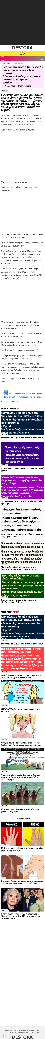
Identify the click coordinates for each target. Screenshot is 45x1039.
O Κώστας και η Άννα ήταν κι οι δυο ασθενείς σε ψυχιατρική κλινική (22, 535)
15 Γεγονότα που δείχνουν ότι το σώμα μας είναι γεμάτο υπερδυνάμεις (22, 849)
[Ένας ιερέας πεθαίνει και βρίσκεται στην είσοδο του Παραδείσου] (22, 586)
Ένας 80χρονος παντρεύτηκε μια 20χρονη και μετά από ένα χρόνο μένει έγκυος (21, 676)
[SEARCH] (42, 58)
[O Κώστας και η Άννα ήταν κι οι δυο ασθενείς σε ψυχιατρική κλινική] (22, 520)
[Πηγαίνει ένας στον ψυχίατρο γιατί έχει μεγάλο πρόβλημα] (22, 487)
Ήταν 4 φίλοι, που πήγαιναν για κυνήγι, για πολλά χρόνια (22, 469)
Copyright (8, 1030)
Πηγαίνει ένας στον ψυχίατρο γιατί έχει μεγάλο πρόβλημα (22, 502)
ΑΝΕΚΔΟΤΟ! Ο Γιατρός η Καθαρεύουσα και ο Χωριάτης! (20, 710)
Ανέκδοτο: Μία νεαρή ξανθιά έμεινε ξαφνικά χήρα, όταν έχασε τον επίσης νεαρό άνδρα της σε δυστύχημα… (21, 777)
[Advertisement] (22, 22)
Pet (3, 878)
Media (4, 910)
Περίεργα (5, 845)
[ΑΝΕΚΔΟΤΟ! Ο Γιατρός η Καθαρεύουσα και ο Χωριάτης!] (22, 692)
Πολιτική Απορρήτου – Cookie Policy (18, 1032)
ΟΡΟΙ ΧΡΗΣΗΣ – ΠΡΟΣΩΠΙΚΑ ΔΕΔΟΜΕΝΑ (27, 1030)
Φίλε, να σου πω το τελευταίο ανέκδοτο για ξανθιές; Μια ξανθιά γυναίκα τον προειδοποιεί (21, 743)
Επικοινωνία (36, 1032)
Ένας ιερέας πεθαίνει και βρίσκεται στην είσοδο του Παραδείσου (19, 601)
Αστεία (15, 402)
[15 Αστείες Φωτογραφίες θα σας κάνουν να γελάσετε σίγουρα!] (22, 793)
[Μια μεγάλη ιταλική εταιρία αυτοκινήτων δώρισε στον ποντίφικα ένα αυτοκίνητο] (22, 553)
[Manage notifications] (3, 1035)
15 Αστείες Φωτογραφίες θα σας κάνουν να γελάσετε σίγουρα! (20, 810)
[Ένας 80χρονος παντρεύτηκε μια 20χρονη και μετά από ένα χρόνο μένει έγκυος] (22, 659)
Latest (22, 54)
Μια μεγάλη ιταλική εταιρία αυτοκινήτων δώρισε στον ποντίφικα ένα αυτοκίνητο (19, 568)
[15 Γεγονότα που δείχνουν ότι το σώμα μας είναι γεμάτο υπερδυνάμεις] (22, 834)
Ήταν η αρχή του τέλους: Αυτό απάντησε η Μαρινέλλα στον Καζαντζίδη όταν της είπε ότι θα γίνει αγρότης (21, 916)
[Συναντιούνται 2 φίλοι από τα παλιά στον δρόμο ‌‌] (22, 423)
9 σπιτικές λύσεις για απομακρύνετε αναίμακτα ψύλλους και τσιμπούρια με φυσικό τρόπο (22, 882)
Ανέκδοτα (7, 402)
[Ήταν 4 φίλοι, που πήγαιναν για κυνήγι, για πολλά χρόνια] (22, 454)
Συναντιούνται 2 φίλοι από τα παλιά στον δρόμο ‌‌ (22, 437)
